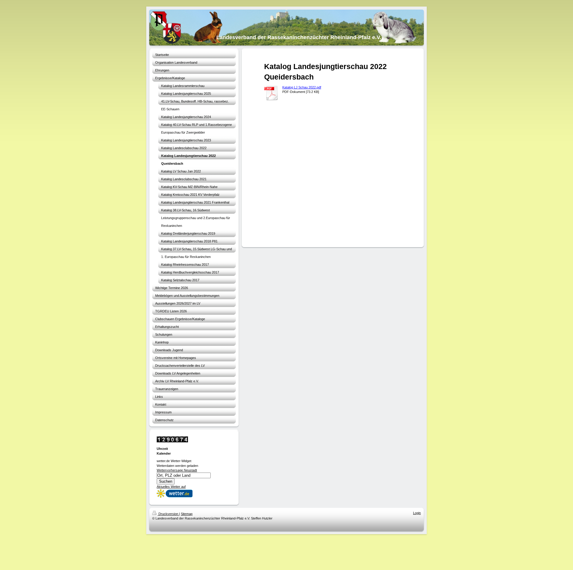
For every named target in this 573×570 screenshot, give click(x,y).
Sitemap (186, 514)
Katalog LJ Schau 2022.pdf (301, 87)
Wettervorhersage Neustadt (177, 470)
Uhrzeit (162, 448)
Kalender (164, 453)
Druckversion (168, 514)
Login (417, 513)
